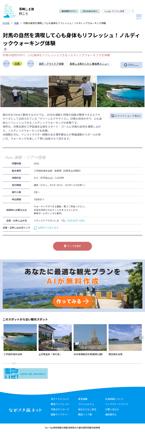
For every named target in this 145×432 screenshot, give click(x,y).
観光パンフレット (60, 404)
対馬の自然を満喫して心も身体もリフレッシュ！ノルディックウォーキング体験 (64, 23)
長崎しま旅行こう (26, 11)
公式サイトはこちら (48, 227)
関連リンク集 (85, 414)
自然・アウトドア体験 (51, 63)
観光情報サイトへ (69, 11)
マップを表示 (74, 246)
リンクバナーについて (116, 404)
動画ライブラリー (60, 414)
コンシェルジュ (86, 404)
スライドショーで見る (127, 115)
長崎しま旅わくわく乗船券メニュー (89, 63)
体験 (16, 23)
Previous (3, 337)
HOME (6, 23)
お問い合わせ (112, 409)
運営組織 (82, 399)
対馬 (17, 63)
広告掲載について (114, 399)
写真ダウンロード (60, 409)
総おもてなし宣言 (87, 409)
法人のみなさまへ (90, 11)
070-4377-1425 (76, 220)
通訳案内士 (111, 414)
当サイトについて (60, 399)
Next (141, 337)
